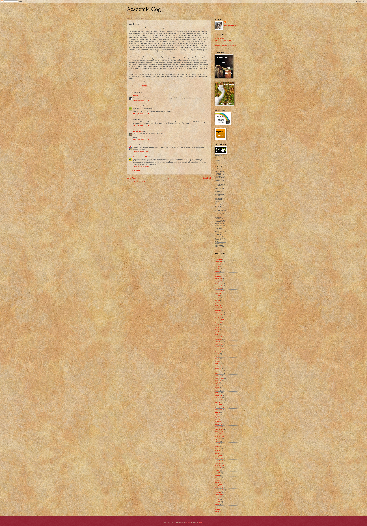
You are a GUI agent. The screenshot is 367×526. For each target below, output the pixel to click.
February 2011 (218, 395)
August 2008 (218, 468)
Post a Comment (135, 170)
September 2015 (219, 261)
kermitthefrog (137, 106)
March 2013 (218, 334)
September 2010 (219, 407)
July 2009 (217, 441)
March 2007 (218, 509)
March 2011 (218, 392)
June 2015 (217, 269)
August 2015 (218, 264)
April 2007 (217, 506)
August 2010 (218, 409)
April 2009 (217, 448)
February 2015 (218, 278)
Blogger (200, 522)
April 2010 (217, 419)
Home (169, 178)
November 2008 (219, 460)
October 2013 (218, 317)
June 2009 (217, 443)
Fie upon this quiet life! (140, 157)
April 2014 (217, 303)
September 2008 (219, 465)
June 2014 (217, 298)
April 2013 (217, 332)
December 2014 (219, 283)
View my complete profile (231, 25)
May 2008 (217, 475)
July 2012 (217, 354)
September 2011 (219, 378)
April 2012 (217, 361)
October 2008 (218, 463)
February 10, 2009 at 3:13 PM (141, 126)
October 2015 (218, 259)
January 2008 (218, 485)
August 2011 (218, 380)
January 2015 (218, 281)
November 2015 (219, 257)
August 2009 (218, 439)
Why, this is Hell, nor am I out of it (224, 43)
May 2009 (217, 446)
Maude (135, 145)
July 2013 (217, 324)
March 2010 (218, 422)
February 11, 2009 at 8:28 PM (141, 166)
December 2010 (219, 400)
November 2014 (219, 286)
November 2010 (219, 402)
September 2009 (219, 436)
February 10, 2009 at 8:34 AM (141, 114)
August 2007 (218, 497)
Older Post (207, 178)
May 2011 (217, 388)
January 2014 (218, 310)
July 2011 (217, 383)
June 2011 (217, 385)
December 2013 (219, 312)
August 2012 (218, 351)
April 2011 (217, 390)
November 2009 (219, 431)
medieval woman (138, 131)
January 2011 (218, 397)
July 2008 (217, 470)
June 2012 (217, 356)
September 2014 (219, 290)
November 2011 (219, 373)
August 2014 (218, 293)
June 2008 (217, 473)
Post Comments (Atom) (140, 182)
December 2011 (219, 371)
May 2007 (217, 504)
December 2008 (219, 458)
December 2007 (219, 487)
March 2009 (218, 451)
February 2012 (218, 366)
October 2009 (218, 434)
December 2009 (219, 429)
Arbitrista (135, 95)
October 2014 (218, 288)
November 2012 (219, 344)
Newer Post (131, 178)
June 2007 (217, 502)
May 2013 (217, 329)
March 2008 (218, 480)
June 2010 (217, 414)
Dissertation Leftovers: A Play (223, 40)
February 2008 (218, 482)
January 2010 (218, 426)
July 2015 (217, 266)
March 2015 (218, 276)
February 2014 (218, 307)
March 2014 (218, 305)
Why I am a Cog (219, 38)
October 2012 (218, 346)
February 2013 (218, 337)
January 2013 (218, 339)
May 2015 (217, 271)
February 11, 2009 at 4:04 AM (141, 151)
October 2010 (218, 405)
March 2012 (218, 363)
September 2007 (219, 494)
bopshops (188, 522)
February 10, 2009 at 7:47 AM (141, 100)
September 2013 (219, 320)
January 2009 (218, 456)
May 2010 (217, 417)
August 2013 (218, 322)
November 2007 (219, 490)
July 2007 (217, 499)
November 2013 (219, 315)
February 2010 (218, 424)
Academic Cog (144, 9)
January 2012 (218, 368)
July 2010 (217, 412)
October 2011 (218, 375)
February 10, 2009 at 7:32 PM (141, 139)
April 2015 (217, 273)
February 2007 (218, 511)
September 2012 (219, 349)
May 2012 (217, 358)
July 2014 (217, 295)
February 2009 (218, 453)
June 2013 (217, 327)
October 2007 (218, 492)
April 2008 (217, 477)
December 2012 (219, 341)
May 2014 (217, 300)
